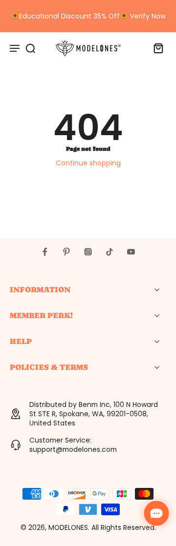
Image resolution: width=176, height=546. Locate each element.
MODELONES (68, 527)
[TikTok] (109, 252)
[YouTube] (131, 252)
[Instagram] (88, 252)
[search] (30, 48)
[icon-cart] (155, 48)
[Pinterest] (66, 252)
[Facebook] (45, 252)
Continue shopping (88, 163)
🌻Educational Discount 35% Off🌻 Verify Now (88, 16)
